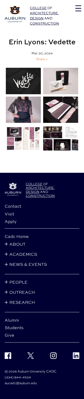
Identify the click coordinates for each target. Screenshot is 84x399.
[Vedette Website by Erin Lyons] (23, 138)
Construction (44, 23)
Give (9, 335)
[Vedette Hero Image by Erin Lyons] (23, 81)
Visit (9, 213)
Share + (42, 59)
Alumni (12, 320)
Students (14, 327)
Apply (11, 221)
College (38, 8)
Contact (13, 206)
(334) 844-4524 (18, 377)
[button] (42, 59)
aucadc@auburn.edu (21, 383)
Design (37, 18)
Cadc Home (17, 236)
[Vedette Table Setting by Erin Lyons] (60, 110)
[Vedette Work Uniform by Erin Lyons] (23, 110)
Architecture (44, 13)
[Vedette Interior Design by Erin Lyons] (60, 138)
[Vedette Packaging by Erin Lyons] (60, 81)
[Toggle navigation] (78, 8)
